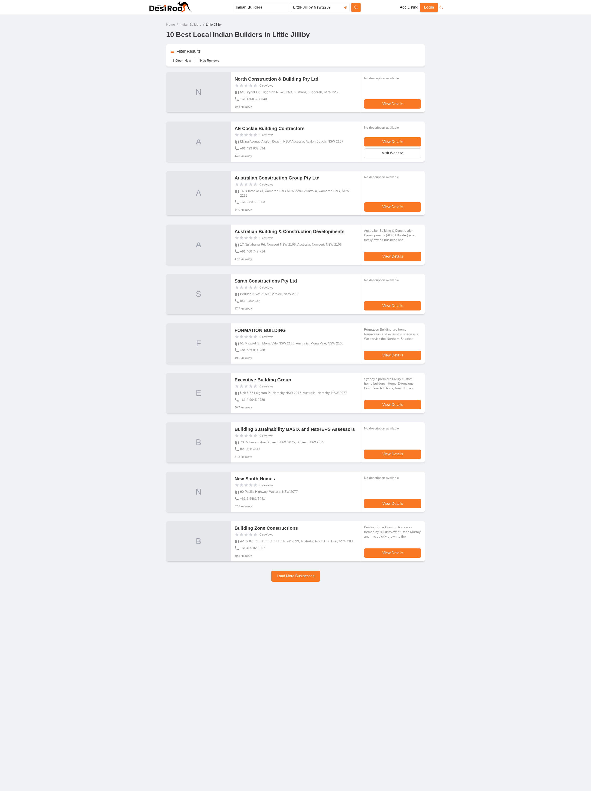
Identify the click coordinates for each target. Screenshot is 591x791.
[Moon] (441, 7)
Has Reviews (209, 60)
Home (170, 24)
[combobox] (261, 7)
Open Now (183, 60)
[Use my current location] (345, 7)
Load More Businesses (295, 576)
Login (429, 7)
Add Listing (409, 7)
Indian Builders (190, 24)
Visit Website (392, 153)
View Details (392, 104)
